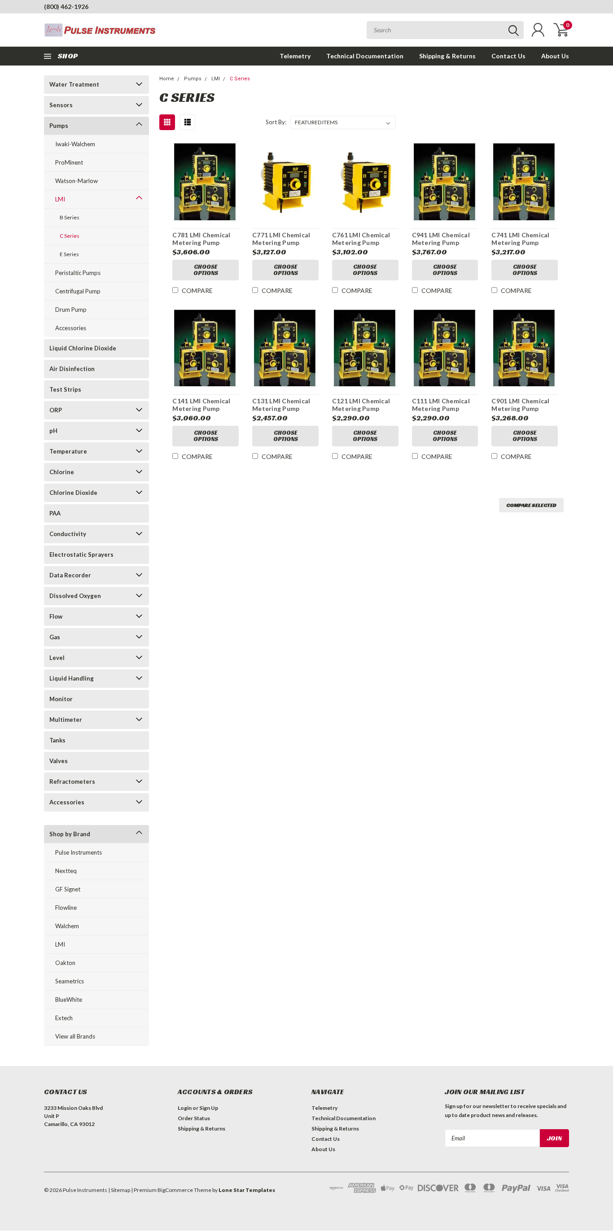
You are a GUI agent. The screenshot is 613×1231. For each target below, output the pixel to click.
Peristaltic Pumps (78, 272)
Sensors (61, 105)
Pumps (58, 125)
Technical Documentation (364, 56)
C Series (69, 235)
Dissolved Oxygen (75, 595)
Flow (55, 616)
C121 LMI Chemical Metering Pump (361, 405)
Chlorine (61, 472)
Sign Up (208, 1107)
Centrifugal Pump (78, 291)
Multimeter (65, 719)
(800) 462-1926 (66, 6)
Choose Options (205, 270)
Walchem (67, 926)
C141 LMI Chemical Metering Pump (201, 405)
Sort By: (276, 122)
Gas (54, 637)
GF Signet (67, 889)
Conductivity (67, 533)
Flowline (66, 907)
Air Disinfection (72, 368)
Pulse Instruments (78, 852)
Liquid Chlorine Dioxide (82, 348)
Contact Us (508, 56)
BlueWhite (68, 999)
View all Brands (75, 1036)
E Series (69, 254)
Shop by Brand (69, 834)
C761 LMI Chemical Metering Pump (361, 239)
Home (166, 79)
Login (185, 1107)
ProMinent (69, 162)
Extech (64, 1017)
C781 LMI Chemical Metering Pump (201, 239)
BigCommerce (175, 1190)
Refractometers (72, 781)
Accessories (70, 328)
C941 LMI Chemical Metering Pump (441, 239)
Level (57, 657)
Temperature (68, 451)
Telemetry (295, 56)
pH (53, 430)
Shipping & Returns (447, 56)
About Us (555, 56)
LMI (60, 199)
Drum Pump (71, 309)
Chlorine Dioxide (73, 492)
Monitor (61, 699)
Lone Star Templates (247, 1190)
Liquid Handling (71, 678)
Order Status (194, 1118)
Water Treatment (74, 84)
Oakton (65, 962)
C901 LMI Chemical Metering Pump (520, 405)
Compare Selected (531, 505)
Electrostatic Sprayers (81, 554)
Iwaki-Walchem (75, 144)
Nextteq (66, 870)
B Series (69, 217)
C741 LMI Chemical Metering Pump (520, 239)
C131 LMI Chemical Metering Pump (281, 405)
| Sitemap (119, 1190)
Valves (58, 760)
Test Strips (65, 389)
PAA (55, 513)
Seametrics (69, 981)
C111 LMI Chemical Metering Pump (441, 405)
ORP (55, 410)
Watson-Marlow (76, 180)
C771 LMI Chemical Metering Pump (281, 239)
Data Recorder (70, 575)
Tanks (57, 740)
